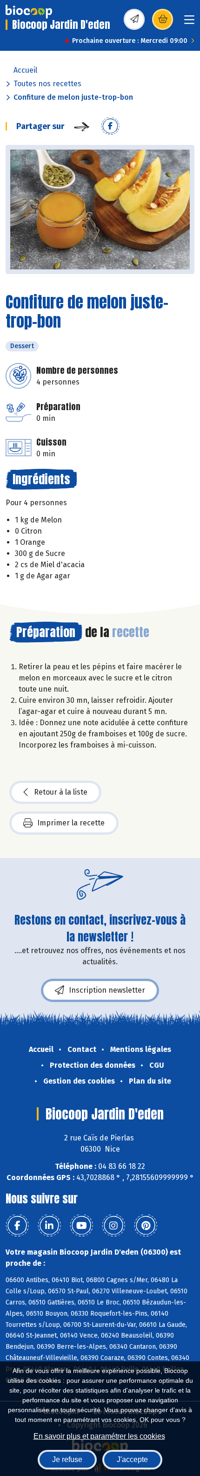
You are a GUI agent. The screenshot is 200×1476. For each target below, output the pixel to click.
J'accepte (132, 1459)
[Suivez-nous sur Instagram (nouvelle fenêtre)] (113, 1225)
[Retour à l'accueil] (29, 12)
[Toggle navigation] (189, 22)
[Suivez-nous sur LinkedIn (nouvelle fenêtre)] (49, 1225)
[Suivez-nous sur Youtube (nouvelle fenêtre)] (81, 1225)
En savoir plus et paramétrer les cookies (99, 1436)
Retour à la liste (60, 792)
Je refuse (67, 1459)
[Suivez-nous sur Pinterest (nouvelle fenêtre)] (145, 1225)
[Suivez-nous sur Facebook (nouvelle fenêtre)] (17, 1225)
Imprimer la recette (71, 822)
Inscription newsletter (107, 990)
